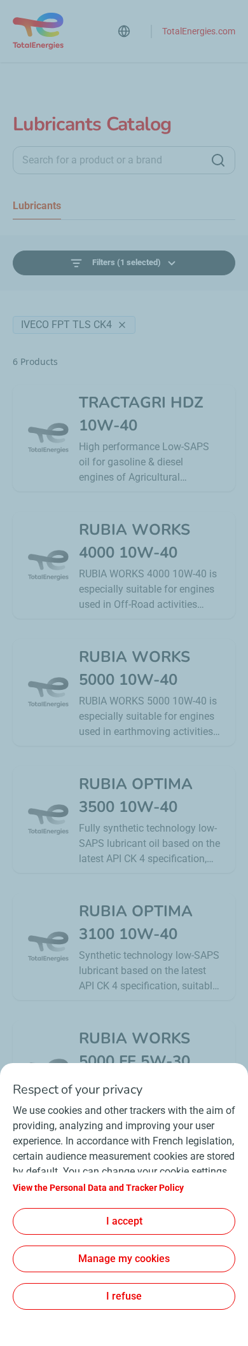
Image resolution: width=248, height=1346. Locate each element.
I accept (124, 1221)
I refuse (124, 1296)
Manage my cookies (124, 1259)
